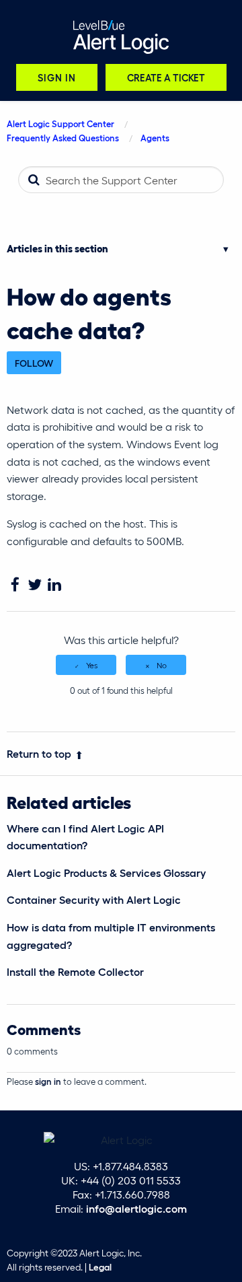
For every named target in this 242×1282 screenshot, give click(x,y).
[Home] (121, 37)
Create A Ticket (166, 77)
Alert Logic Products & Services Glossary (106, 872)
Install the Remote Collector (75, 971)
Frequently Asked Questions (63, 138)
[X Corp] (34, 585)
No (162, 665)
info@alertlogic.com (136, 1208)
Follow (34, 362)
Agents (154, 138)
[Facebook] (15, 585)
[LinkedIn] (54, 585)
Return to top (39, 753)
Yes (91, 665)
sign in (48, 1081)
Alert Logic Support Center (60, 123)
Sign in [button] (57, 77)
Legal (100, 1266)
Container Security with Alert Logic (94, 899)
